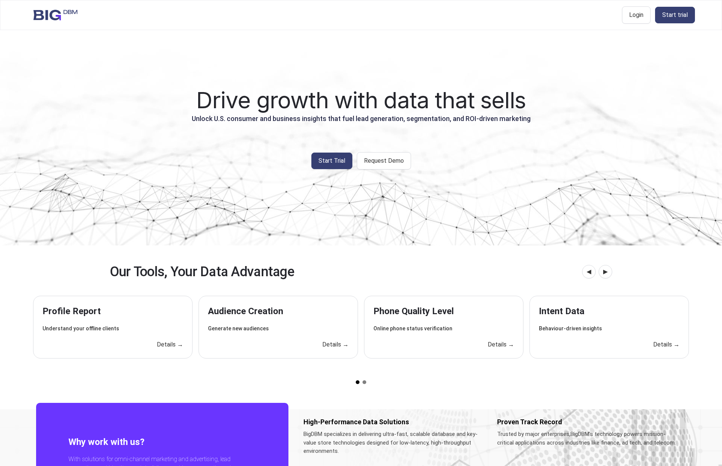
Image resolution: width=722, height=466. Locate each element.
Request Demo (384, 160)
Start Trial (332, 160)
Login (636, 14)
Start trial (675, 14)
